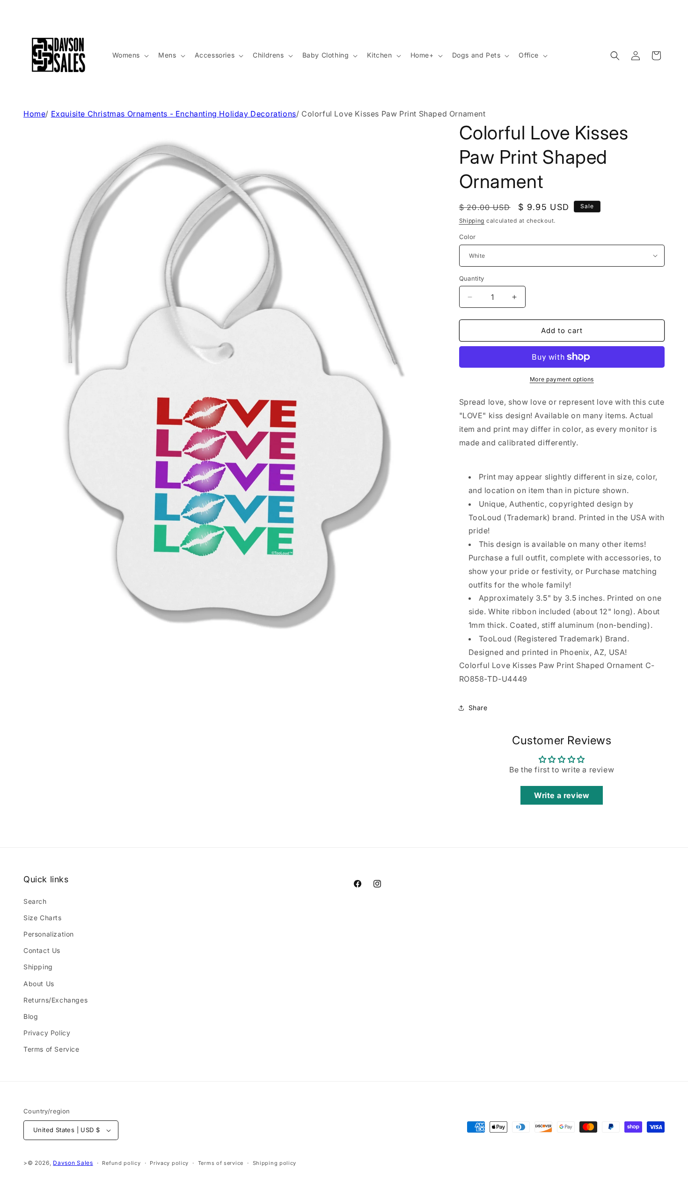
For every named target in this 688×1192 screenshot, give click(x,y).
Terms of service (220, 1163)
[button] (130, 55)
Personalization (48, 934)
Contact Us (41, 950)
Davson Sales (73, 1162)
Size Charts (42, 918)
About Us (38, 984)
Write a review (561, 795)
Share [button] (478, 708)
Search (35, 901)
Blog (30, 1016)
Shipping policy (275, 1163)
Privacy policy (169, 1163)
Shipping (472, 220)
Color (467, 236)
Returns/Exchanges (55, 1000)
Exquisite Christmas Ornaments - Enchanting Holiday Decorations (173, 113)
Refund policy (121, 1163)
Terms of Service (51, 1049)
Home (34, 113)
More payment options (562, 379)
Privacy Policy (46, 1033)
